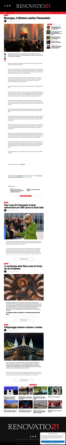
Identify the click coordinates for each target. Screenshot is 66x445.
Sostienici (46, 12)
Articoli (19, 12)
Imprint (59, 443)
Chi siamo (23, 12)
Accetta (53, 441)
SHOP (50, 12)
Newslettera (37, 12)
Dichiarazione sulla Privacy (54, 443)
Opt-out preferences (47, 443)
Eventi (27, 12)
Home (16, 12)
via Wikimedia (19, 175)
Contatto (41, 12)
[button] (64, 433)
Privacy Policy (31, 12)
